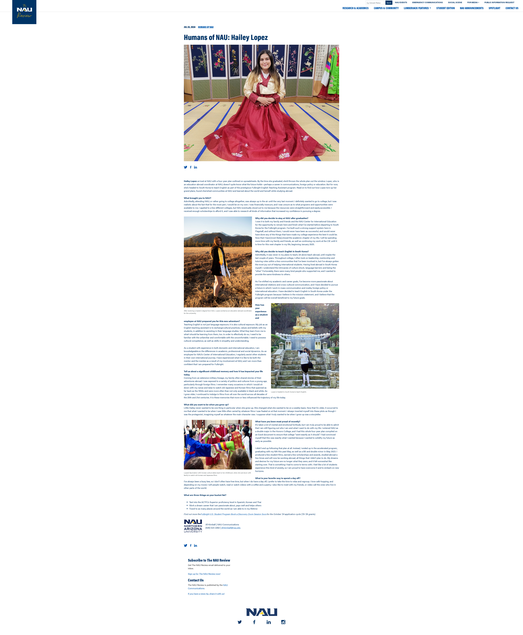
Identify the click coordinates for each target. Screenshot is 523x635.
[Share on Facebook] (190, 166)
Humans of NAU (206, 27)
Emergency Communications (427, 2)
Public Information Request (499, 2)
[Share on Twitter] (185, 166)
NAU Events (401, 2)
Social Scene (455, 2)
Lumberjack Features (416, 8)
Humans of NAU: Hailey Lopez (226, 37)
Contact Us (512, 8)
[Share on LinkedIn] (195, 166)
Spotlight (494, 8)
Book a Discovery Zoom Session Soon (249, 514)
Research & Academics (356, 8)
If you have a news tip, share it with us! (206, 593)
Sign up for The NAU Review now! (204, 573)
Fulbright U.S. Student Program (215, 514)
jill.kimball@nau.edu (231, 527)
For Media (472, 2)
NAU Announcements (472, 8)
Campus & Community (386, 8)
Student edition (445, 8)
